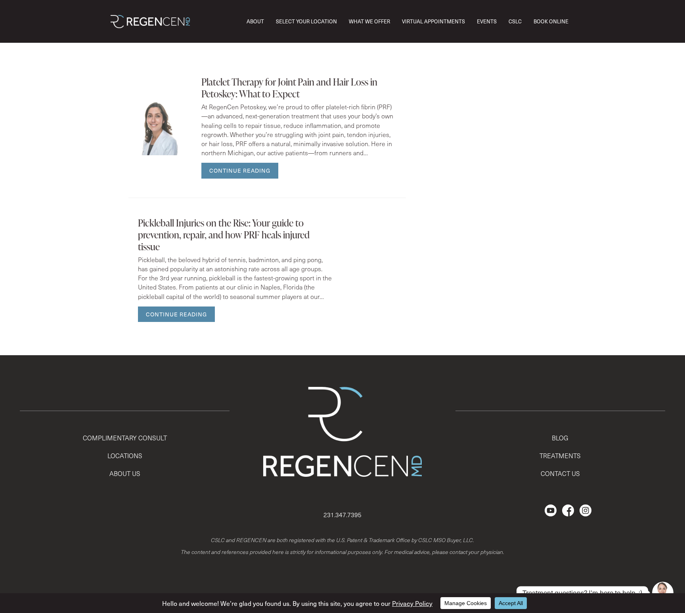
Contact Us (560, 473)
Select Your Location (306, 21)
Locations (124, 455)
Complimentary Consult (125, 438)
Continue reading (239, 170)
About (255, 21)
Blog (560, 438)
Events (487, 21)
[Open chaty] (663, 592)
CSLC (515, 21)
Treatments (560, 455)
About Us (124, 473)
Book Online (551, 21)
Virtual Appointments (433, 21)
